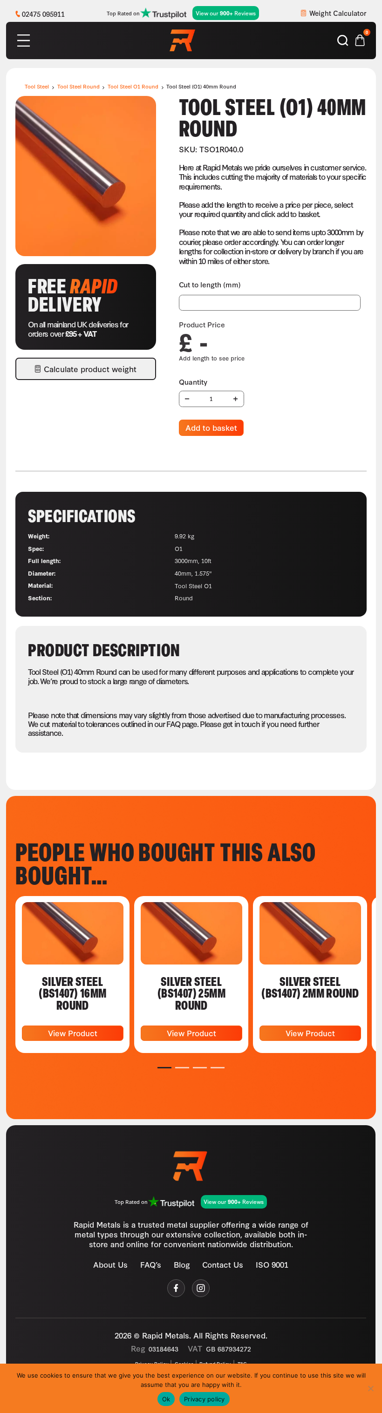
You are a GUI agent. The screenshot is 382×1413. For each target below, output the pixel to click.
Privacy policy (204, 1399)
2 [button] (182, 1067)
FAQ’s (150, 1264)
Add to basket (211, 427)
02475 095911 (43, 14)
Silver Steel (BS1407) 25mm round (191, 992)
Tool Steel (37, 86)
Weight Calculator (338, 13)
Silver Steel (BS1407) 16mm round (72, 992)
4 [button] (218, 1067)
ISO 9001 (272, 1264)
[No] (370, 1388)
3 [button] (200, 1067)
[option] (72, 974)
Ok (166, 1399)
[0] (360, 39)
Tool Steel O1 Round (133, 86)
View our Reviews (226, 13)
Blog (182, 1264)
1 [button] (165, 1067)
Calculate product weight (90, 368)
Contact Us (223, 1264)
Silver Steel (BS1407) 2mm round (310, 986)
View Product (72, 1032)
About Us (111, 1264)
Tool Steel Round (78, 86)
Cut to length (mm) (210, 284)
